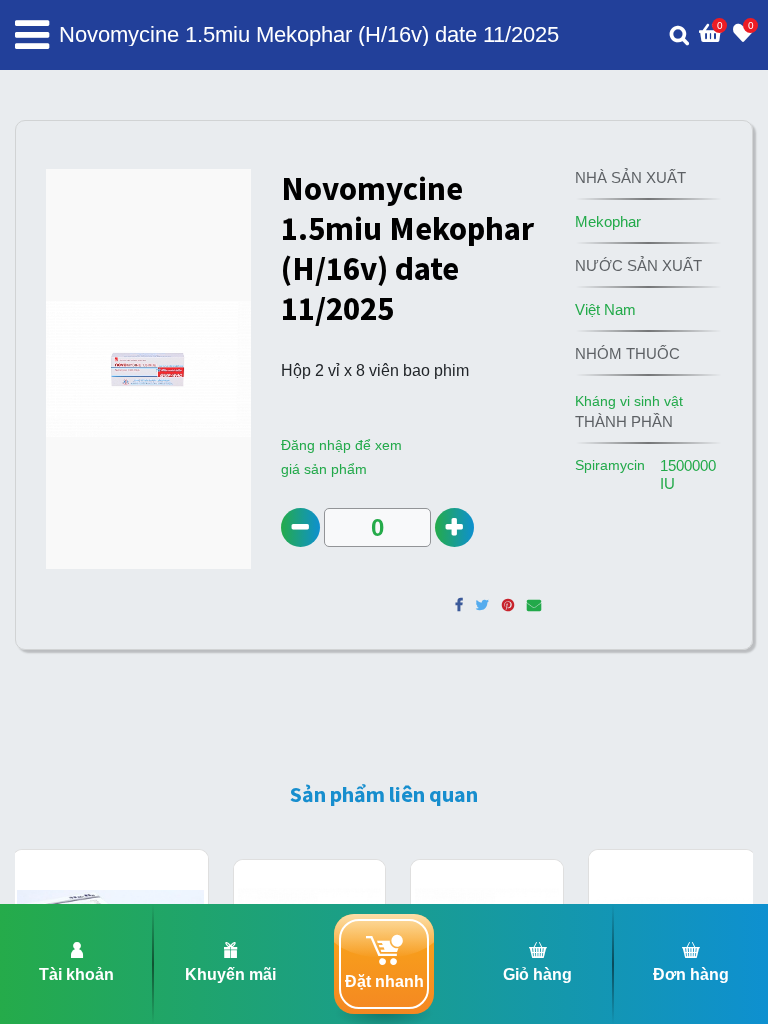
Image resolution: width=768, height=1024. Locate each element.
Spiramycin (610, 465)
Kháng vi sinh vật (629, 401)
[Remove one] (300, 527)
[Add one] (454, 527)
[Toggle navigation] (32, 35)
